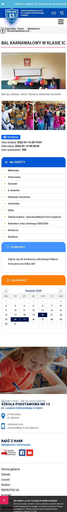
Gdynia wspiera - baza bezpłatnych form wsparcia (34, 217)
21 (52, 315)
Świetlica (13, 237)
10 (15, 310)
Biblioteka (13, 170)
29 (61, 319)
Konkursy (13, 230)
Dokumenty (14, 177)
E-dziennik (14, 190)
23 (6, 319)
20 (42, 315)
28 (52, 319)
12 (33, 310)
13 (42, 310)
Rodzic (5, 484)
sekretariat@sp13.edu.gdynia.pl (54, 13)
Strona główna (10, 469)
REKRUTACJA (10, 490)
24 (15, 319)
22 (61, 315)
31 (15, 324)
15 (61, 310)
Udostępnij (12, 137)
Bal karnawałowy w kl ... (18, 31)
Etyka (11, 210)
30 (6, 324)
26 (33, 319)
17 (15, 315)
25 (24, 319)
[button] (3, 4)
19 (33, 315)
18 (24, 315)
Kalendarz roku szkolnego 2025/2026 (28, 223)
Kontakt (6, 495)
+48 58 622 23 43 (60, 13)
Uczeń (5, 479)
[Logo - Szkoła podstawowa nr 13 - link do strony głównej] (23, 9)
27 (42, 319)
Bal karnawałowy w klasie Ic (33, 42)
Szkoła (5, 474)
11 (24, 310)
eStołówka (13, 203)
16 (6, 315)
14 (52, 310)
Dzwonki (12, 183)
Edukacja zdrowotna (19, 197)
